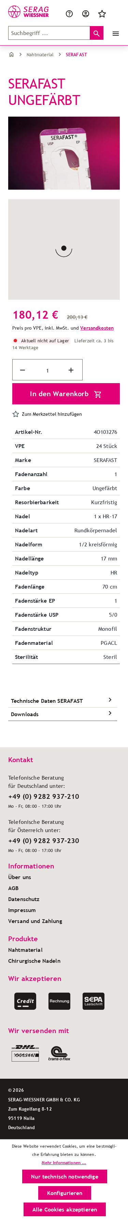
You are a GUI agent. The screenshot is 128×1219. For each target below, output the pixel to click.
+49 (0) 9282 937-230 (43, 840)
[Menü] (114, 33)
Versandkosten (97, 328)
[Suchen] (96, 33)
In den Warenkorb (60, 393)
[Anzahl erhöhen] (71, 370)
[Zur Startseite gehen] (22, 11)
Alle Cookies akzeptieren (64, 1209)
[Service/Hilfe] (70, 13)
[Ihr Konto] (86, 13)
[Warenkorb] (114, 13)
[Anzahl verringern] (23, 370)
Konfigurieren (65, 1193)
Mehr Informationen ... (64, 1162)
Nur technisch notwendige (64, 1176)
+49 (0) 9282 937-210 (43, 796)
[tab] (62, 700)
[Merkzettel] (102, 13)
